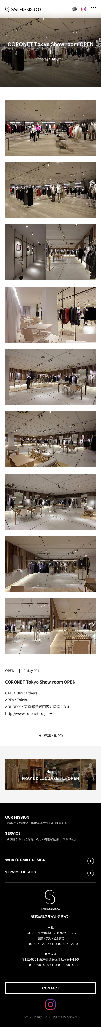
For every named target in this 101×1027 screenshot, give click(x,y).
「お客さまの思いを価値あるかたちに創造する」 (37, 819)
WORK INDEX (53, 735)
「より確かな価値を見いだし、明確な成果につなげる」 (40, 835)
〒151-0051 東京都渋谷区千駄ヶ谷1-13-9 (50, 959)
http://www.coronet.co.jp (26, 713)
